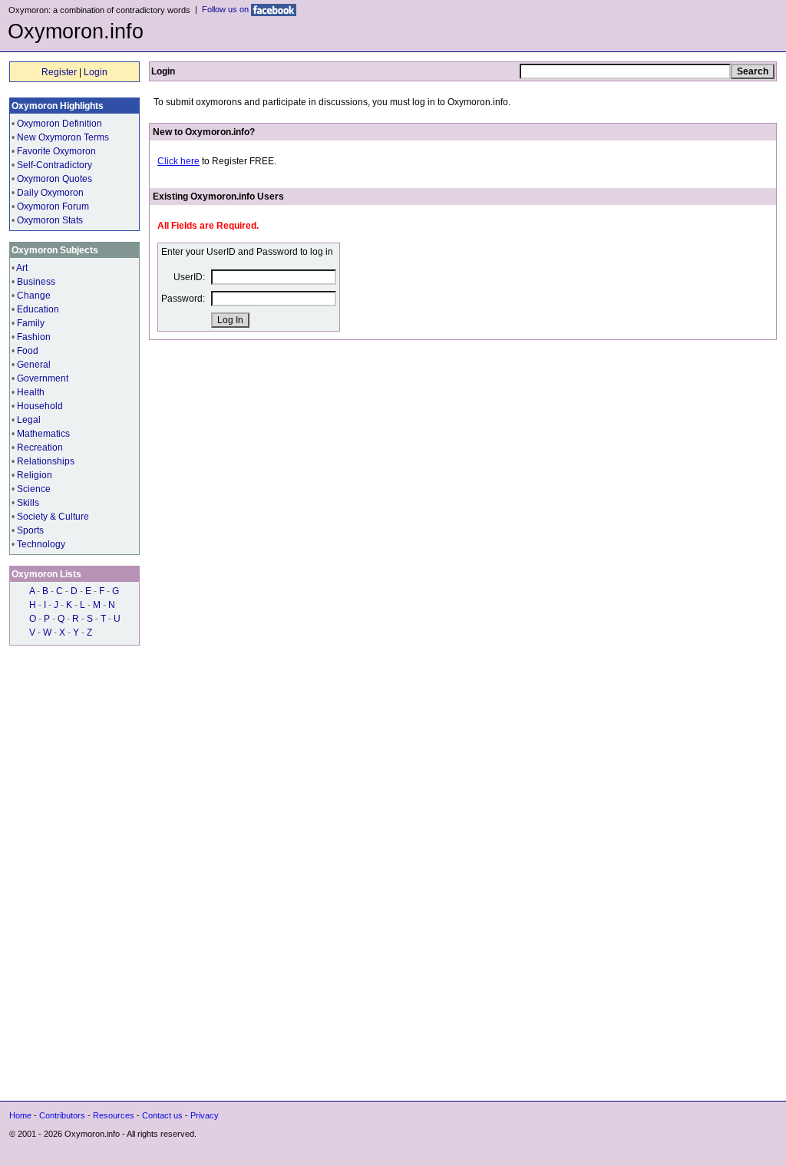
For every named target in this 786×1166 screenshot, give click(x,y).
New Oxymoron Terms (63, 137)
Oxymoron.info (76, 31)
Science (34, 489)
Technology (41, 544)
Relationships (45, 461)
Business (36, 281)
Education (38, 309)
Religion (34, 475)
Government (42, 378)
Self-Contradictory (54, 165)
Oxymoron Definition (59, 123)
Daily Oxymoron (50, 192)
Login (95, 72)
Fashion (34, 337)
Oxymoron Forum (53, 206)
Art (22, 268)
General (34, 364)
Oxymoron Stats (50, 220)
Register (59, 72)
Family (31, 323)
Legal (29, 420)
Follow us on (226, 9)
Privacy (204, 1115)
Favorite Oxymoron (56, 151)
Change (34, 295)
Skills (28, 502)
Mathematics (43, 433)
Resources (113, 1115)
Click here (178, 161)
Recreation (40, 447)
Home (20, 1115)
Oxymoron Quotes (54, 178)
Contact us (162, 1115)
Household (40, 406)
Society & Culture (53, 516)
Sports (30, 530)
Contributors (62, 1115)
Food (27, 350)
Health (31, 392)
